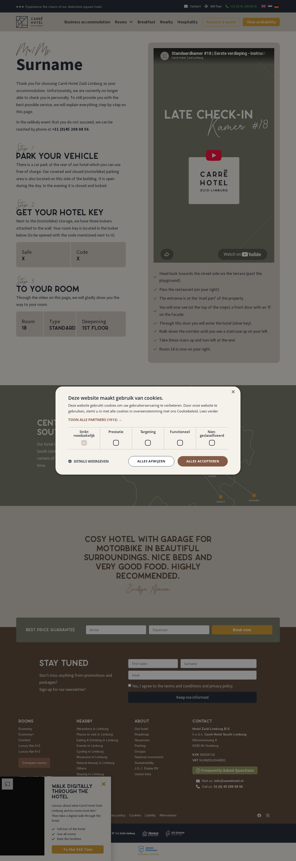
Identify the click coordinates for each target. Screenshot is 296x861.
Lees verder (209, 411)
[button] (148, 420)
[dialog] (148, 431)
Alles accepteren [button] (202, 461)
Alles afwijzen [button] (151, 461)
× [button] (233, 392)
